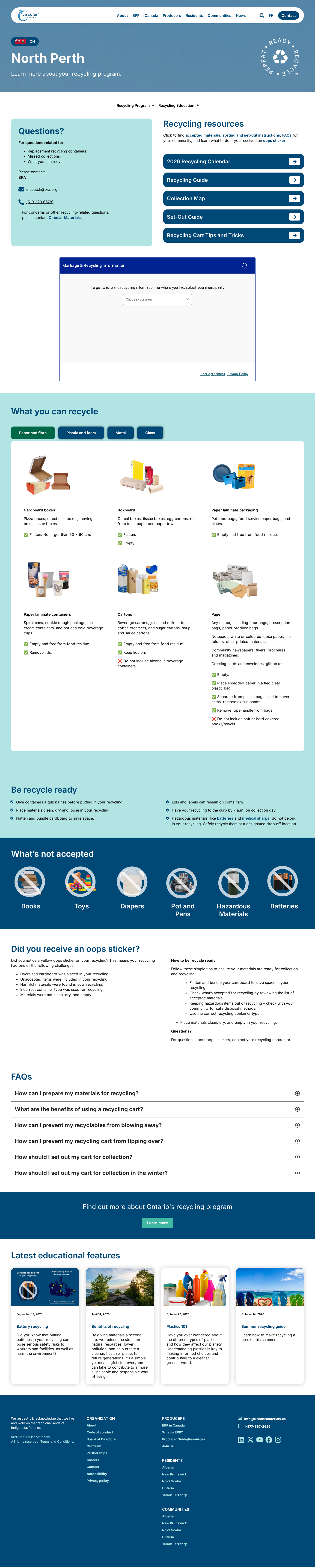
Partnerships (97, 1453)
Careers (93, 1460)
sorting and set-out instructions (251, 135)
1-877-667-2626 (257, 1426)
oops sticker (274, 140)
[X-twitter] (250, 1439)
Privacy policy (98, 1481)
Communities (219, 15)
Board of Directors (101, 1439)
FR (271, 15)
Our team (94, 1446)
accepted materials (203, 135)
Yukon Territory (174, 1495)
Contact (93, 1467)
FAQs (286, 135)
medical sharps (256, 818)
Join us (168, 1446)
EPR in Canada (145, 15)
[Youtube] (259, 1439)
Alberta (168, 1467)
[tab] (33, 433)
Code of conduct (100, 1432)
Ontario (168, 1488)
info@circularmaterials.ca (265, 1419)
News (241, 15)
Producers (172, 15)
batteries (225, 818)
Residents (194, 15)
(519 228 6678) (39, 202)
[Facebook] (268, 1439)
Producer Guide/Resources (183, 1439)
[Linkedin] (241, 1439)
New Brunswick (174, 1474)
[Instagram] (278, 1439)
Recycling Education (176, 105)
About (122, 15)
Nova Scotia (171, 1481)
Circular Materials (65, 217)
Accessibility (97, 1474)
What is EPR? (172, 1432)
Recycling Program (133, 105)
